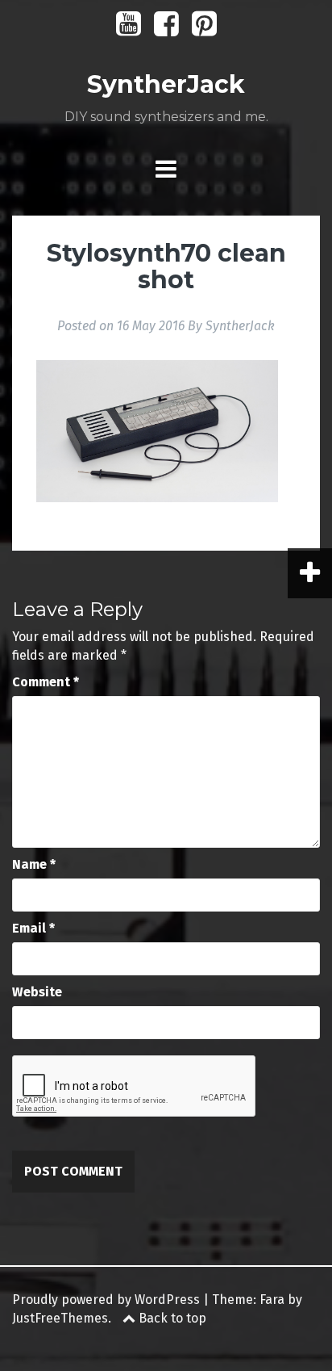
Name (34, 864)
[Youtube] (128, 29)
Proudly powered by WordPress (106, 1299)
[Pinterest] (204, 29)
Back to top (170, 1318)
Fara (271, 1299)
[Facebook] (166, 29)
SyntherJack (166, 84)
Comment (45, 682)
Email (33, 928)
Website (37, 992)
